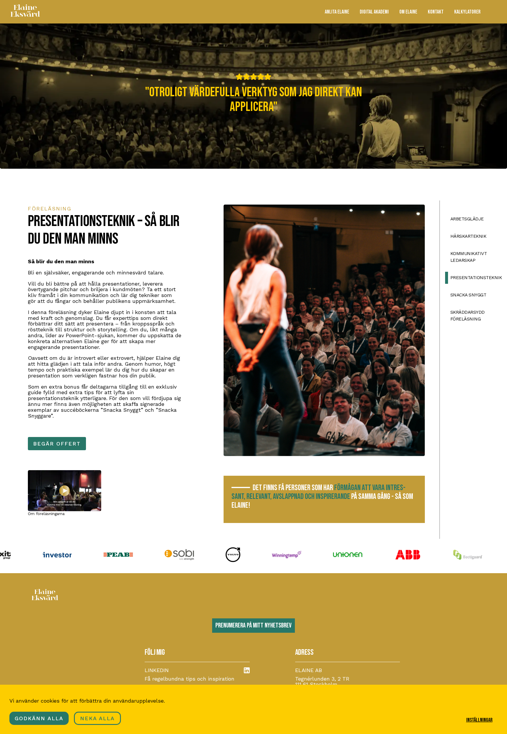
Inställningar (479, 720)
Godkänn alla (39, 718)
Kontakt (436, 12)
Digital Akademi (374, 12)
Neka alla (97, 718)
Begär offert (57, 444)
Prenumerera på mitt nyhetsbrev (253, 626)
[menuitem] (337, 12)
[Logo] (25, 15)
